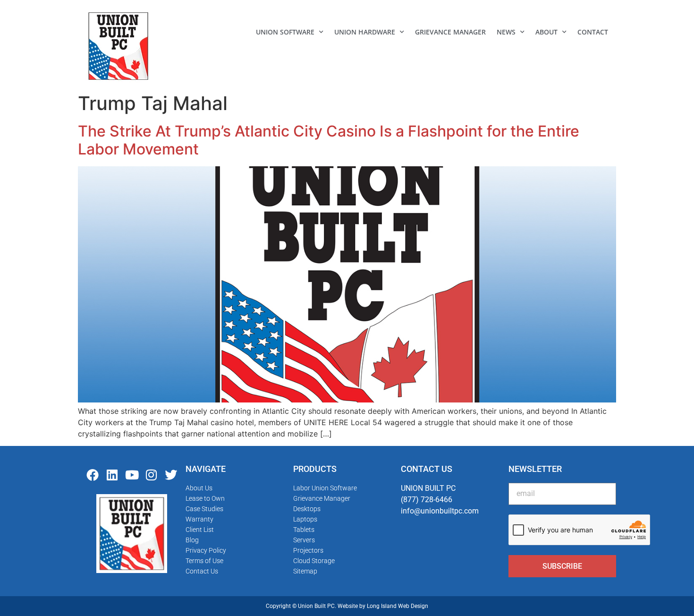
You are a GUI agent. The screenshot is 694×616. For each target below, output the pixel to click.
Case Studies (204, 509)
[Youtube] (132, 475)
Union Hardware (364, 31)
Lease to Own (205, 498)
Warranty (199, 519)
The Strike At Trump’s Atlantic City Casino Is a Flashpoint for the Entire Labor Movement (328, 140)
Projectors (308, 550)
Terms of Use (204, 561)
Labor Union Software (325, 488)
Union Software (285, 31)
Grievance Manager (450, 31)
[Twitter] (171, 475)
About (546, 31)
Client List (200, 529)
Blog (192, 540)
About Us (199, 488)
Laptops (305, 519)
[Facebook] (92, 475)
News (506, 31)
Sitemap (305, 571)
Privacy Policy (206, 550)
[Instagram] (151, 475)
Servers (304, 540)
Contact (592, 31)
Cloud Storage (314, 561)
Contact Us (202, 571)
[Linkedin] (112, 475)
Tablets (303, 529)
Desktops (307, 509)
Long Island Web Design (397, 606)
